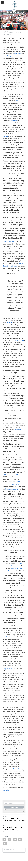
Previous (5, 816)
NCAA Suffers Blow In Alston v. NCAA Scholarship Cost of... (14, 829)
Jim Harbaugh (17, 769)
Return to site (7, 836)
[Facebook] (4, 839)
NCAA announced (11, 489)
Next (4, 825)
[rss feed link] (5, 843)
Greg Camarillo (8, 668)
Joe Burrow (17, 53)
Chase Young (7, 56)
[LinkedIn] (15, 839)
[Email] (20, 839)
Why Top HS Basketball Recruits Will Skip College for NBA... (13, 820)
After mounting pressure (11, 474)
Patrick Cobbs (7, 637)
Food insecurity (19, 340)
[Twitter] (9, 839)
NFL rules (19, 101)
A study (9, 322)
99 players (13, 120)
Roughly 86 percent (10, 241)
